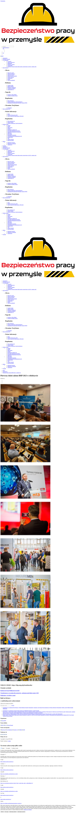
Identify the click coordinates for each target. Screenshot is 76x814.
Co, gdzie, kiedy (55, 713)
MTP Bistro (10, 134)
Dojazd (9, 125)
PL (3, 48)
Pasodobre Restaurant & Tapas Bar (14, 131)
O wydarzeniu (5, 60)
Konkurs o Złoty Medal (12, 94)
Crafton (9, 741)
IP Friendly (10, 107)
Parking (9, 128)
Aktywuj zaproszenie (24, 713)
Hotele (9, 79)
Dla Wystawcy (5, 67)
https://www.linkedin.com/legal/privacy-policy (9, 773)
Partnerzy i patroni (11, 64)
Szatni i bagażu (10, 122)
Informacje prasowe (11, 142)
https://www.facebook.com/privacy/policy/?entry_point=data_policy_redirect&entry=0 (16, 783)
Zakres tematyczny (11, 62)
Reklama (23, 707)
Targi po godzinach (11, 80)
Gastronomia (10, 78)
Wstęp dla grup (48, 713)
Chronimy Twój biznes (37, 707)
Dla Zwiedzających (6, 108)
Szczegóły (8, 748)
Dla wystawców (11, 100)
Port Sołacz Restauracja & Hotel (14, 130)
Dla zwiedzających (11, 121)
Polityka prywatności (28, 809)
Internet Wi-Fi (10, 137)
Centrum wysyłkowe (11, 88)
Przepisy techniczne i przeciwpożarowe (15, 101)
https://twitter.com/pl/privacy (5, 799)
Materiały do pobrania (12, 143)
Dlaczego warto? (11, 72)
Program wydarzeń (6, 59)
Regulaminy (31, 707)
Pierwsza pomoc (11, 140)
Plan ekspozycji (49, 711)
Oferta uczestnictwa (11, 73)
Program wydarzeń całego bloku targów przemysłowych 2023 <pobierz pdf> (22, 66)
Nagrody (26, 707)
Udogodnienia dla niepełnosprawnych (15, 136)
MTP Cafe (10, 132)
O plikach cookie (15, 748)
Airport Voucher (11, 139)
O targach (9, 61)
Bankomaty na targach (12, 135)
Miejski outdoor (11, 86)
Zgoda (3, 748)
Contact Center (10, 85)
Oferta (20, 707)
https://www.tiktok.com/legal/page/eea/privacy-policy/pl (10, 803)
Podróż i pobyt (5, 124)
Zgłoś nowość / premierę (12, 75)
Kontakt (4, 145)
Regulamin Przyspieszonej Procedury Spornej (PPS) (17, 102)
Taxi (8, 138)
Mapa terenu (10, 127)
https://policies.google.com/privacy (6, 761)
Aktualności (5, 58)
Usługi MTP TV (11, 89)
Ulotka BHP (10, 65)
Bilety (9, 114)
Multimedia (10, 63)
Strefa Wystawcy (6, 47)
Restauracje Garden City (12, 129)
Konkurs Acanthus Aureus (13, 95)
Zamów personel (11, 77)
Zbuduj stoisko (14, 711)
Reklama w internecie (12, 87)
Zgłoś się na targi (11, 74)
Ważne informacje (53, 707)
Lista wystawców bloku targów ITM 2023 (16, 116)
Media (4, 141)
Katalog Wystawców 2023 (13, 115)
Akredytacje (10, 144)
